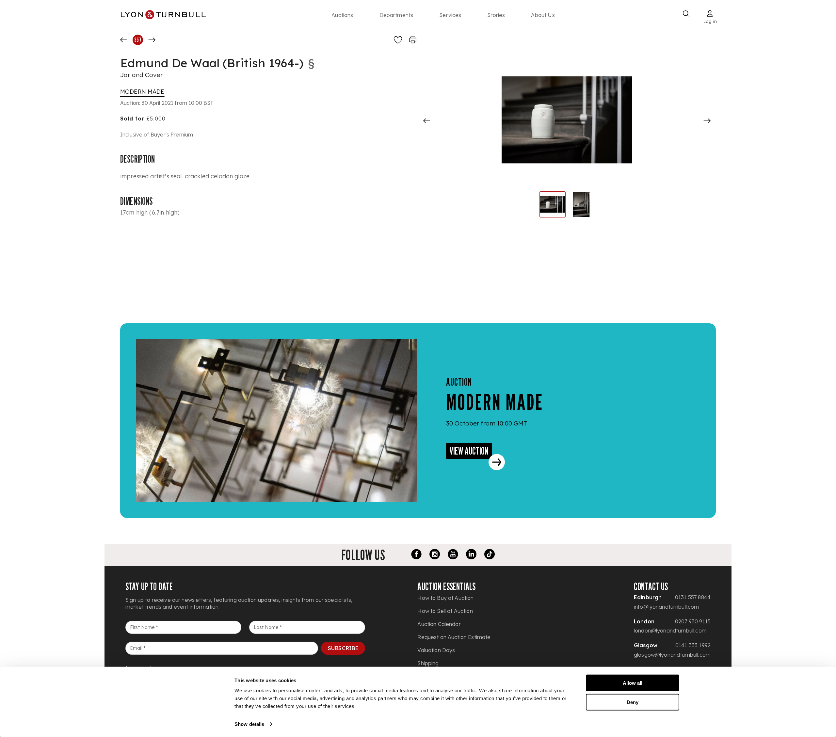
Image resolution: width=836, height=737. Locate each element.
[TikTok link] (489, 555)
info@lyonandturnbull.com (666, 606)
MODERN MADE (142, 91)
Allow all (632, 683)
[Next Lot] (151, 39)
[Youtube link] (453, 555)
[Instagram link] (434, 555)
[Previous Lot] (123, 39)
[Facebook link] (416, 555)
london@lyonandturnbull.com (670, 630)
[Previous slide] (427, 121)
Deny (632, 702)
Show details (249, 724)
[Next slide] (707, 121)
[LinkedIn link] (471, 555)
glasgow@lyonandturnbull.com (672, 654)
